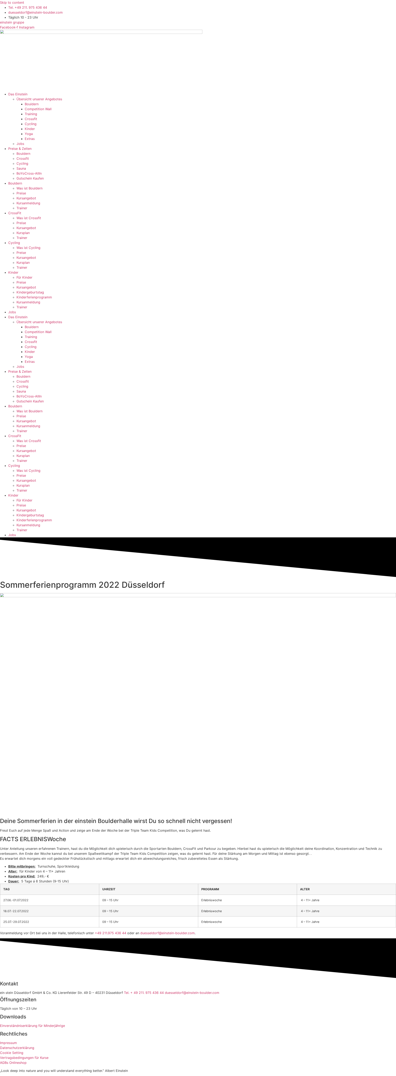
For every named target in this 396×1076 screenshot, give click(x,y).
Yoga (29, 134)
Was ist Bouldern (29, 188)
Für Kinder (24, 277)
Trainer (21, 208)
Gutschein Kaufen (30, 178)
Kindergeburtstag (30, 292)
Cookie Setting (11, 1053)
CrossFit (14, 213)
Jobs (20, 144)
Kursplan (23, 233)
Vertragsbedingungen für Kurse (24, 1058)
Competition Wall (38, 109)
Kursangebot (26, 198)
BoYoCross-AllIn (29, 173)
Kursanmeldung (28, 203)
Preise (21, 193)
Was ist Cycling (28, 248)
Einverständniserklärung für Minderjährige (32, 1026)
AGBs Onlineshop (13, 1063)
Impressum (8, 1043)
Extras (30, 139)
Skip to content (12, 2)
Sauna (21, 168)
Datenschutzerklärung (17, 1048)
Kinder (30, 129)
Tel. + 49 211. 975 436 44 (144, 993)
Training (31, 114)
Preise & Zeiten (20, 149)
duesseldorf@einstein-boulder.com (167, 933)
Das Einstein (17, 94)
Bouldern (32, 104)
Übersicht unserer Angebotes (39, 99)
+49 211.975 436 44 (110, 933)
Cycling (31, 124)
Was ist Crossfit (28, 218)
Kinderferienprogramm (34, 297)
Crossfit (31, 119)
